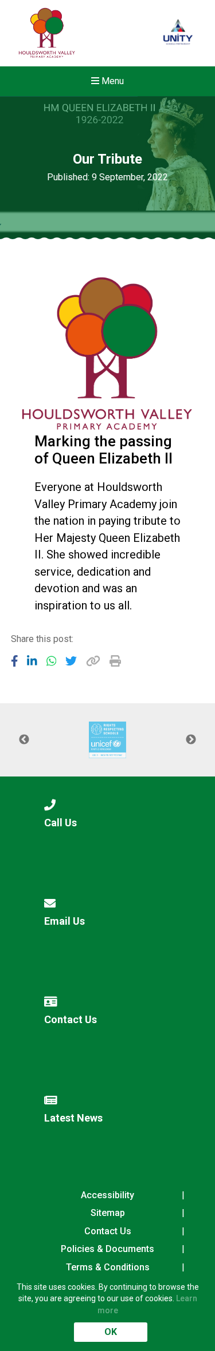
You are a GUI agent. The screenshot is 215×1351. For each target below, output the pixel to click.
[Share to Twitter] (71, 661)
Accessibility (107, 1195)
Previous (24, 740)
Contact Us (107, 1231)
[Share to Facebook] (14, 661)
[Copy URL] (93, 661)
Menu (111, 81)
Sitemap (108, 1212)
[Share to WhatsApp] (51, 661)
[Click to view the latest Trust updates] (178, 33)
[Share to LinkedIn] (32, 661)
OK (110, 1331)
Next (191, 740)
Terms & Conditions (108, 1267)
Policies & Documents (107, 1248)
